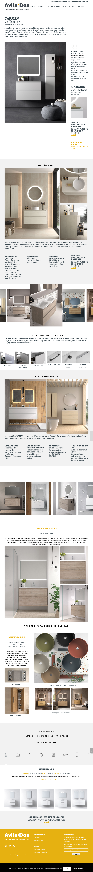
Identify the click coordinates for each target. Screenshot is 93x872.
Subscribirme (76, 854)
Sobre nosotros (38, 840)
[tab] (6, 757)
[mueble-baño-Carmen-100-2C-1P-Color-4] (46, 799)
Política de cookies (39, 849)
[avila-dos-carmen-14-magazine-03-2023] (61, 699)
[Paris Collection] (91, 436)
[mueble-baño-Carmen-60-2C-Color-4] (12, 799)
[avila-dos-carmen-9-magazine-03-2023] (79, 699)
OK (67, 868)
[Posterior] (62, 82)
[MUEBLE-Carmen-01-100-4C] (79, 799)
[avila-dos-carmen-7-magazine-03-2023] (43, 699)
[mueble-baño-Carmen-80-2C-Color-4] (29, 799)
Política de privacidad (40, 852)
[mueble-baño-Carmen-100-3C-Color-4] (63, 799)
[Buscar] (86, 7)
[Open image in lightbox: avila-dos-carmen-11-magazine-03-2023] (83, 319)
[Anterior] (8, 82)
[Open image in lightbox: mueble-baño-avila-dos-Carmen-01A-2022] (60, 323)
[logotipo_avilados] (19, 7)
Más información (77, 868)
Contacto (37, 837)
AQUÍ (73, 135)
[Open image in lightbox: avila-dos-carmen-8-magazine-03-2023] (4, 319)
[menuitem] (69, 1)
